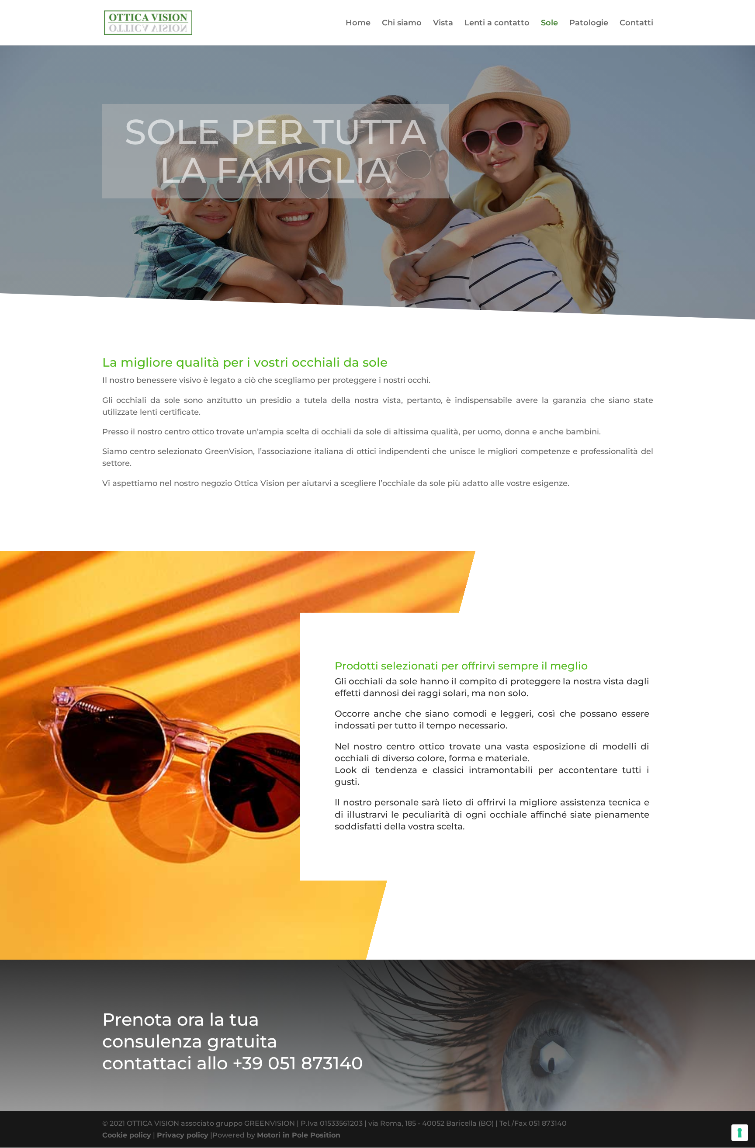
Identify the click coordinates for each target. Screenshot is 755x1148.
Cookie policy (126, 1135)
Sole (549, 24)
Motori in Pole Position (298, 1135)
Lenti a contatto (497, 24)
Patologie (588, 24)
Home (358, 24)
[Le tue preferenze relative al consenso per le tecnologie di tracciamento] (739, 1132)
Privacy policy (182, 1135)
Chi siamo (402, 24)
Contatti (636, 24)
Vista (443, 24)
